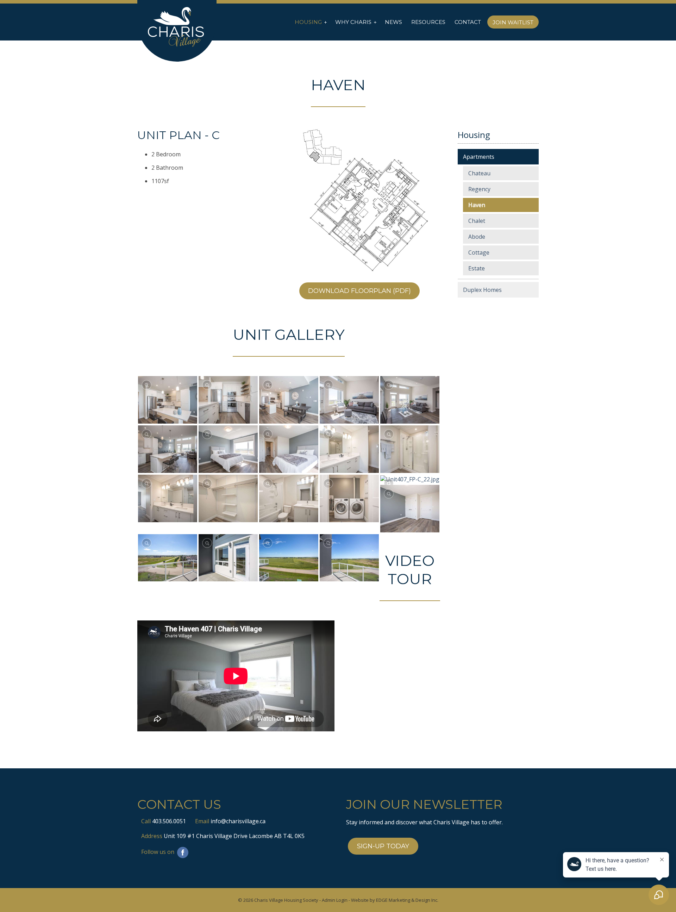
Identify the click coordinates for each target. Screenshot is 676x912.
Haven (476, 205)
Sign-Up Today (383, 846)
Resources (428, 22)
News (393, 22)
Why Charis (353, 22)
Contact (468, 22)
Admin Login (335, 900)
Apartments (478, 157)
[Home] (177, 27)
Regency (479, 189)
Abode (476, 237)
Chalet (476, 221)
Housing (308, 22)
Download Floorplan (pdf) (359, 291)
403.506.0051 (169, 821)
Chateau (479, 173)
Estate (476, 268)
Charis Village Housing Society (286, 900)
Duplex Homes (482, 290)
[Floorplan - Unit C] (369, 200)
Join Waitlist (513, 22)
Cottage (478, 252)
